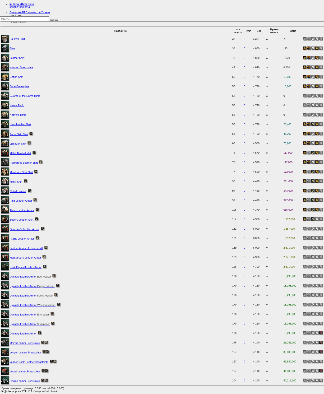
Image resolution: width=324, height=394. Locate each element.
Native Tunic (17, 105)
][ (21, 5)
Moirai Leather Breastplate (25, 343)
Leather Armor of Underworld (26, 248)
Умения (45, 12)
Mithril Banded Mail (20, 153)
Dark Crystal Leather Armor (26, 267)
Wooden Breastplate (21, 67)
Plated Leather (18, 191)
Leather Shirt (17, 57)
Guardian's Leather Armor (24, 229)
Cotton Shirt (16, 76)
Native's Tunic (18, 114)
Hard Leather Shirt (20, 124)
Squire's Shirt (17, 38)
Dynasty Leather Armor (30, 276)
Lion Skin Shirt (18, 143)
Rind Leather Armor (21, 200)
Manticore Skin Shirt (21, 172)
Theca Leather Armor (22, 210)
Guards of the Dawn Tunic (25, 95)
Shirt (12, 48)
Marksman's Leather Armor (25, 257)
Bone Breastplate (19, 86)
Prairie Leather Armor (22, 238)
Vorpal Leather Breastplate (25, 371)
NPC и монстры (31, 12)
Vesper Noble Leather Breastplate (29, 362)
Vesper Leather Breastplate (25, 352)
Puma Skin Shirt (19, 134)
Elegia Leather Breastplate (25, 381)
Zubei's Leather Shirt (21, 219)
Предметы (15, 12)
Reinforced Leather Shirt (24, 162)
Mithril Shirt (16, 181)
